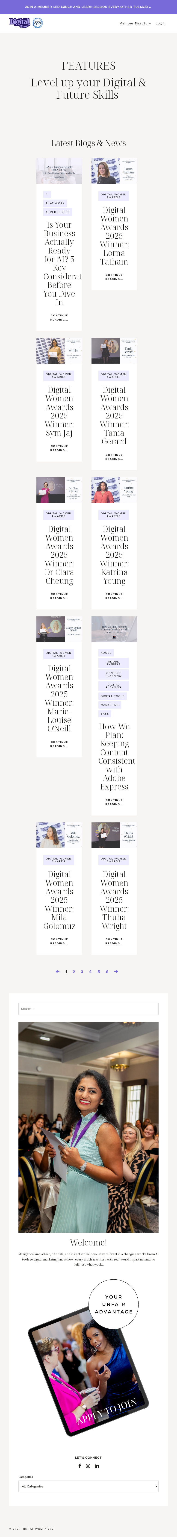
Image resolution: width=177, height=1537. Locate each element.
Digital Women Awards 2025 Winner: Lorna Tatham (114, 236)
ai (47, 194)
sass (105, 713)
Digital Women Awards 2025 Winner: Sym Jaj (59, 411)
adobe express (113, 663)
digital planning (113, 686)
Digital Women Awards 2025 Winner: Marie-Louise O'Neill (59, 698)
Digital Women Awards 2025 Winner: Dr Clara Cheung (59, 555)
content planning (113, 674)
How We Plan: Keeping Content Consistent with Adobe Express (114, 756)
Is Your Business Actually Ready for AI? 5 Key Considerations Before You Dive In (59, 264)
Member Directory (135, 23)
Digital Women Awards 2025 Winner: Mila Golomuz (59, 900)
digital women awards (113, 196)
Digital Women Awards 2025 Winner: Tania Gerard (114, 416)
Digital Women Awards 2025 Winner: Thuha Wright (114, 900)
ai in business (58, 212)
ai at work (55, 203)
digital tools (113, 696)
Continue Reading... (59, 317)
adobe (106, 652)
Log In (160, 23)
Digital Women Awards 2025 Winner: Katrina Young (114, 555)
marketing (110, 705)
